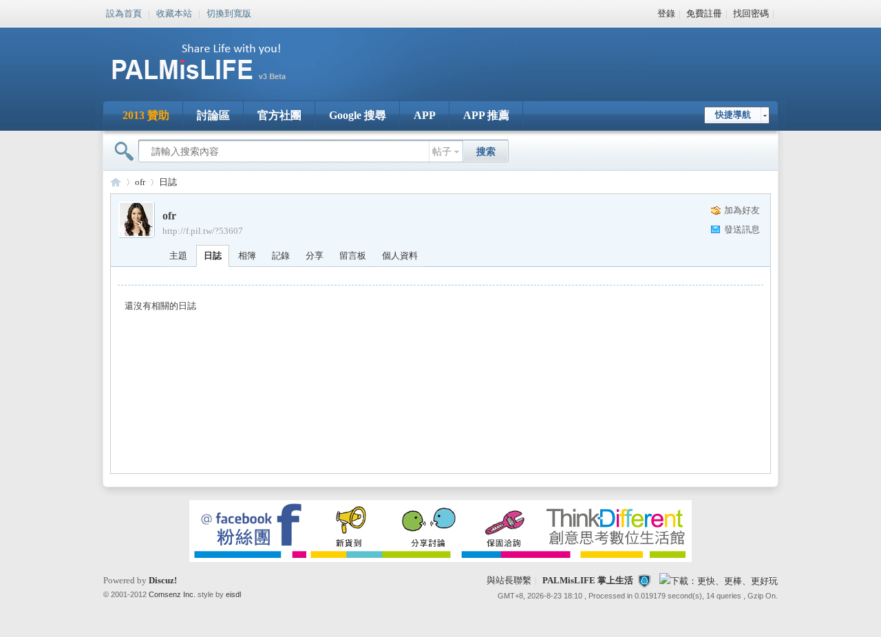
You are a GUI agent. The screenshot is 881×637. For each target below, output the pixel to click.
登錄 (666, 13)
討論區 (213, 115)
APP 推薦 (486, 115)
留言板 (352, 255)
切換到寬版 (228, 12)
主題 (178, 255)
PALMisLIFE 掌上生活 (587, 580)
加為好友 (742, 210)
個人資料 (400, 255)
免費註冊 (704, 13)
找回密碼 (751, 13)
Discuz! (163, 580)
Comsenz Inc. (172, 594)
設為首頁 (124, 12)
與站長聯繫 (509, 580)
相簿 (247, 255)
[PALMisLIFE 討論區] (213, 85)
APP (425, 115)
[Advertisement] (526, 55)
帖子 (442, 152)
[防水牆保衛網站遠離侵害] (644, 580)
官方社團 (279, 115)
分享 (314, 255)
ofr (140, 182)
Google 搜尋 (357, 115)
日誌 (168, 182)
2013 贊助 (146, 115)
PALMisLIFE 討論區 (115, 182)
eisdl (233, 594)
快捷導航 (733, 114)
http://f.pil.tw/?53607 (202, 231)
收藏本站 (174, 12)
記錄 (281, 255)
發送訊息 (742, 229)
